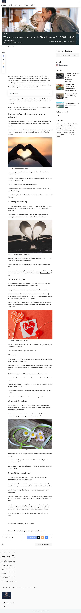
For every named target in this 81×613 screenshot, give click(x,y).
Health (70, 128)
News (63, 130)
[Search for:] (65, 55)
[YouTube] (58, 115)
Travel (66, 79)
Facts (69, 123)
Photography (70, 130)
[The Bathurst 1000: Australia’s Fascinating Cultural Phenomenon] (60, 87)
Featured (59, 125)
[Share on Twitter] (58, 41)
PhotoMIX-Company (19, 168)
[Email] (60, 41)
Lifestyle (5, 33)
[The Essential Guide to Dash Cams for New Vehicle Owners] (60, 76)
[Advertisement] (30, 61)
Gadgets (70, 125)
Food (65, 125)
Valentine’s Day (45, 273)
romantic (29, 531)
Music (58, 130)
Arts (57, 123)
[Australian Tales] (4, 1)
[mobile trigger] (78, 1)
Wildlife (58, 136)
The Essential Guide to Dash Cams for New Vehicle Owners (72, 75)
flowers (45, 374)
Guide (64, 128)
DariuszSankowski (19, 254)
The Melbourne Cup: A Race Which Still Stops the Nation (71, 95)
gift (25, 531)
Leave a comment (44, 544)
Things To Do (68, 81)
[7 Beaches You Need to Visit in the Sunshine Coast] (60, 105)
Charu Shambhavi (9, 40)
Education (63, 123)
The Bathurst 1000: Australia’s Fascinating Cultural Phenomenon (71, 86)
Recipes (58, 132)
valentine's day (41, 531)
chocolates (16, 531)
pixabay (26, 168)
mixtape (14, 361)
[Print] (63, 41)
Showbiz (65, 132)
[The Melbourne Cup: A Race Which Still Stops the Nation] (60, 96)
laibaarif (31, 524)
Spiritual (71, 132)
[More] (65, 41)
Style (57, 134)
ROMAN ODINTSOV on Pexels (21, 340)
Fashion (75, 123)
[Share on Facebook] (55, 41)
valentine (34, 531)
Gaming (58, 128)
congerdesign (18, 449)
